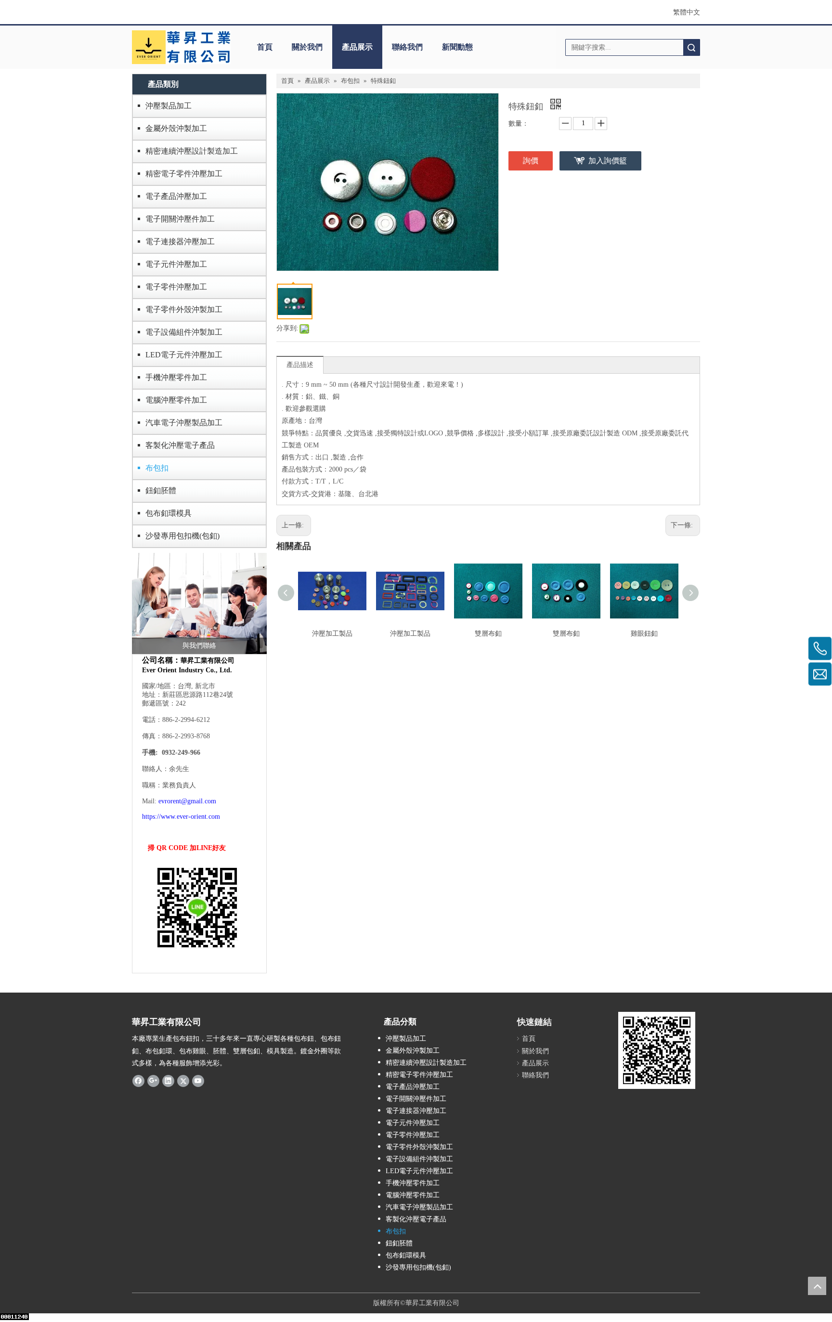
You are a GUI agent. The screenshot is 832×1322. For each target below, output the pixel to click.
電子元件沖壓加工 (176, 264)
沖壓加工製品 (332, 633)
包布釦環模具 (168, 513)
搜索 (691, 47)
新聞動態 (457, 47)
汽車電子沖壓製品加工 (183, 423)
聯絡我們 (407, 47)
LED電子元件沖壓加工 (183, 355)
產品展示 (357, 47)
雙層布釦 (488, 633)
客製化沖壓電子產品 (180, 445)
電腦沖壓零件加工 (176, 400)
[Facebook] (138, 1080)
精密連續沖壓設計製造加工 (191, 151)
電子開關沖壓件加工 (180, 219)
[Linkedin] (168, 1080)
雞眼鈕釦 (644, 633)
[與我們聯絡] (199, 603)
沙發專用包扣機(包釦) (182, 536)
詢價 (530, 161)
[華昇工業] (181, 47)
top (817, 1286)
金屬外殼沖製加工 (176, 128)
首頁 (265, 47)
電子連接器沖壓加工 (180, 241)
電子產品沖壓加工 (176, 196)
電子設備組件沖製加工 (183, 332)
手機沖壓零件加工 (176, 377)
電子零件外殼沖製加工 (183, 309)
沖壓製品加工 (168, 106)
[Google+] (153, 1080)
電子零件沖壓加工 (176, 287)
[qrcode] (656, 1050)
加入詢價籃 (607, 161)
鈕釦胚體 (160, 490)
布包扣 (157, 468)
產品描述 (299, 364)
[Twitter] (183, 1080)
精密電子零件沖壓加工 (183, 174)
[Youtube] (198, 1080)
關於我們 (307, 47)
